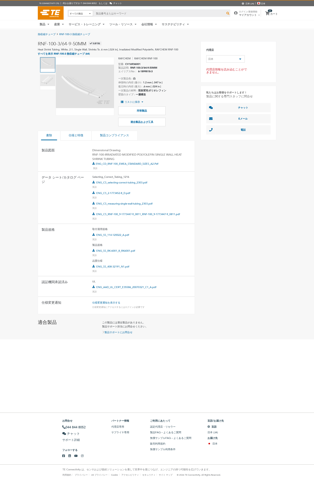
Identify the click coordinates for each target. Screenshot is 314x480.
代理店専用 (117, 426)
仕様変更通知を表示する (106, 302)
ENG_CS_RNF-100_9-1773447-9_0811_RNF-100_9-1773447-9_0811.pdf (138, 214)
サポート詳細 (71, 440)
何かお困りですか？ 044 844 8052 (80, 3)
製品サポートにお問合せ (118, 332)
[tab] (49, 136)
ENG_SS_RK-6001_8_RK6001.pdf (115, 250)
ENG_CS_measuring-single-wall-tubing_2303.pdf (124, 203)
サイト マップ (165, 474)
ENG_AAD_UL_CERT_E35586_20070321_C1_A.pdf (126, 287)
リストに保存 (132, 102)
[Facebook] (65, 456)
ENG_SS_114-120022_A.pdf (112, 235)
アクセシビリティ (130, 474)
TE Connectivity (51, 13)
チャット (243, 107)
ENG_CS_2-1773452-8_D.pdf (113, 193)
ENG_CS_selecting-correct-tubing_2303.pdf (121, 182)
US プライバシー (99, 474)
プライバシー (81, 474)
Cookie (114, 474)
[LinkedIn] (71, 456)
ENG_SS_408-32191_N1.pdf (112, 266)
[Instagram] (84, 456)
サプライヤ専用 (120, 432)
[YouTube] (77, 456)
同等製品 (142, 110)
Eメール (243, 118)
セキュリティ (148, 474)
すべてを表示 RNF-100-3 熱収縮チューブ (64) (64, 53)
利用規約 (67, 474)
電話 (243, 129)
